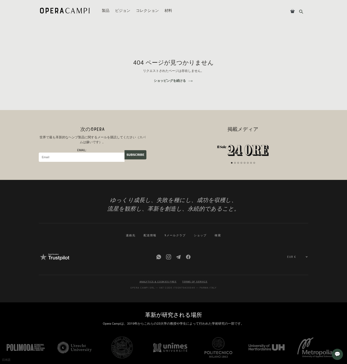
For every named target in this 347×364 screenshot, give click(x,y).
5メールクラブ (175, 235)
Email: (81, 150)
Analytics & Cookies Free (158, 281)
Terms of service (194, 281)
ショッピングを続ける (170, 81)
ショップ (200, 235)
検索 (218, 235)
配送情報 (150, 235)
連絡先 (131, 235)
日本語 (6, 360)
